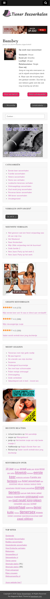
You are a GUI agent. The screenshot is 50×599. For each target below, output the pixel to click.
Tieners (16, 513)
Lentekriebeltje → (39, 105)
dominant (30, 473)
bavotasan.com (36, 596)
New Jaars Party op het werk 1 (21, 252)
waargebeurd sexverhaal (30, 516)
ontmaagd (31, 496)
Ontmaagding (14, 375)
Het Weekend (14, 239)
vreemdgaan (17, 516)
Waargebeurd (22, 437)
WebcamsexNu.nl (12, 576)
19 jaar (16, 469)
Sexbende (9, 536)
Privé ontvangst (12, 570)
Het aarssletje (31, 434)
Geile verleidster (15, 378)
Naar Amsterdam (15, 242)
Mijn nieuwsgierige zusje (13, 324)
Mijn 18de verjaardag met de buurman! (24, 245)
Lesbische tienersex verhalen (20, 183)
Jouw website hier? (13, 582)
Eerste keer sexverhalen (18, 171)
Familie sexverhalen (16, 174)
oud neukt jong (22, 500)
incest (17, 488)
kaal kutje (23, 493)
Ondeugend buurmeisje (18, 365)
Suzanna (12, 362)
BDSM (37, 469)
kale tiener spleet (34, 493)
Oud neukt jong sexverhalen (20, 189)
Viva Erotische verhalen (15, 548)
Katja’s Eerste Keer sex (30, 447)
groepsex (27, 484)
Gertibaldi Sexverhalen (15, 539)
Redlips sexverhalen (14, 542)
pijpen (37, 500)
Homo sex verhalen (16, 180)
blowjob (21, 472)
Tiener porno (10, 561)
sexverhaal (17, 507)
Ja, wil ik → (11, 217)
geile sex (20, 484)
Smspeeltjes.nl (11, 554)
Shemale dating (12, 564)
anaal (23, 468)
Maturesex (9, 551)
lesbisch (10, 497)
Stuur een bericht (11, 94)
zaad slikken (25, 518)
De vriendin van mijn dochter (20, 359)
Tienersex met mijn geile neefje (21, 353)
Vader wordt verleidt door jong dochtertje (20, 335)
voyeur (10, 516)
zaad (40, 516)
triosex (39, 512)
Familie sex (35, 477)
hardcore (33, 484)
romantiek (18, 504)
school (33, 503)
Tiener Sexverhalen (24, 594)
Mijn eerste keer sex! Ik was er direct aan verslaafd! (24, 313)
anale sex (30, 469)
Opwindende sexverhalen (16, 545)
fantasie (12, 480)
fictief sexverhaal (31, 481)
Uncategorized (14, 199)
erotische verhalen (23, 477)
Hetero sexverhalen (16, 177)
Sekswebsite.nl (11, 557)
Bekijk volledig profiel (37, 94)
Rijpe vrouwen (11, 573)
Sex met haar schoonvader (19, 368)
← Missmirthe (9, 105)
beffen (13, 473)
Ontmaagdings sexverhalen (19, 186)
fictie (19, 481)
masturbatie (19, 496)
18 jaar (10, 468)
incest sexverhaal (28, 488)
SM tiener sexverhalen (17, 196)
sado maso (26, 504)
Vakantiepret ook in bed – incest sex (23, 381)
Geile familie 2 (14, 248)
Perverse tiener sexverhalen (20, 192)
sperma (29, 507)
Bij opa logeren (14, 356)
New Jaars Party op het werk (20, 255)
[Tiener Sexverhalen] (25, 12)
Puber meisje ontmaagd (18, 372)
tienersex (27, 512)
